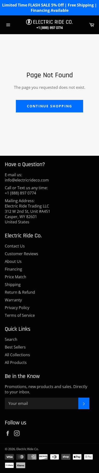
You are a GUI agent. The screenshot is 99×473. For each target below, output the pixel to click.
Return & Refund (20, 292)
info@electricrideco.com (27, 180)
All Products (16, 362)
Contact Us (15, 246)
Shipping (13, 284)
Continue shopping (49, 106)
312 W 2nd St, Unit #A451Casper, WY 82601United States (27, 217)
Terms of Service (20, 315)
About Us (13, 261)
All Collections (17, 354)
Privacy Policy (17, 307)
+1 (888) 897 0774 (49, 27)
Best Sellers (15, 347)
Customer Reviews (21, 253)
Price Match (15, 276)
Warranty (13, 300)
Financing (13, 269)
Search (11, 339)
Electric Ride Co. (27, 449)
